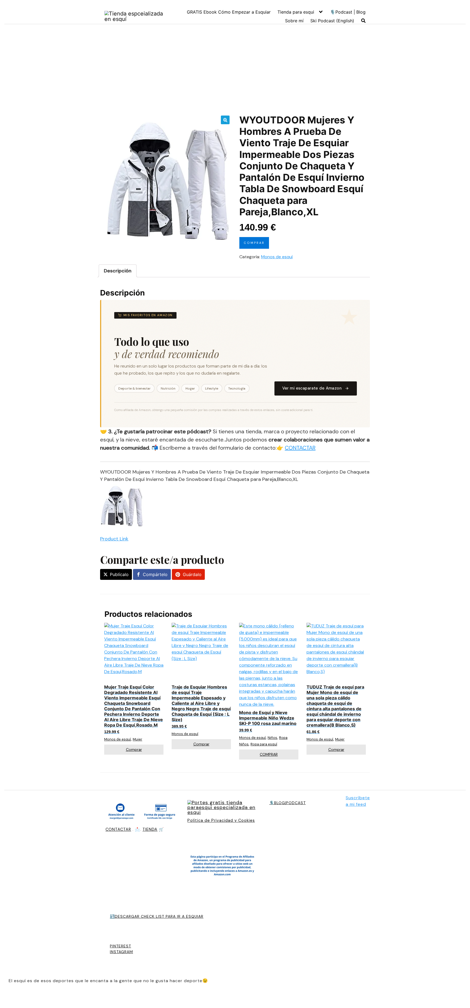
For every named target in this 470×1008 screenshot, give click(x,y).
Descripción (117, 270)
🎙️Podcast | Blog (348, 12)
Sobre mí (294, 20)
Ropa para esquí (264, 744)
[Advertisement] (235, 69)
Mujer (137, 739)
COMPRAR (269, 754)
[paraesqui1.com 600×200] (134, 16)
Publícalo (119, 574)
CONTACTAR (300, 447)
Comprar (254, 243)
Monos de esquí (277, 257)
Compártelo (155, 574)
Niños (272, 737)
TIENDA (150, 829)
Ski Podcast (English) (332, 20)
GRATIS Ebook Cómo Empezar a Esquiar (229, 12)
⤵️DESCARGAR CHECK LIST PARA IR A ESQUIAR (156, 916)
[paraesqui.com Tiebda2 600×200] (222, 808)
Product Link (114, 539)
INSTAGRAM (121, 951)
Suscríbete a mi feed (358, 801)
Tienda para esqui (295, 12)
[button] (225, 120)
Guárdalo (192, 574)
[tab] (118, 271)
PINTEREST (120, 946)
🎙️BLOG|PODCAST (287, 802)
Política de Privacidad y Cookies (221, 820)
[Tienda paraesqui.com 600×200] (141, 812)
